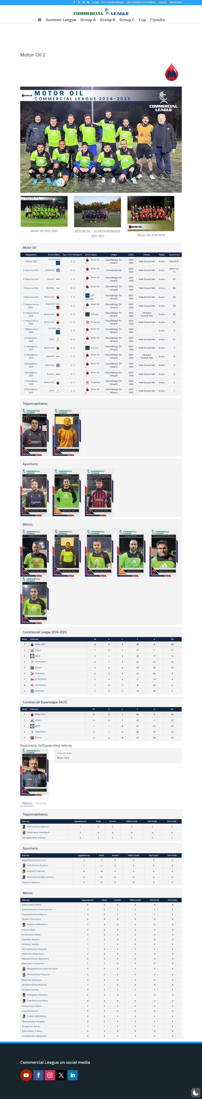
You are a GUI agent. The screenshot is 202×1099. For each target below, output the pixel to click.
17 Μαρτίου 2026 (31, 279)
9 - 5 (72, 261)
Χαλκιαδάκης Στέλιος (32, 1031)
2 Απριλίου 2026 (31, 270)
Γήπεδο (147, 255)
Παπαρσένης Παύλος (32, 1006)
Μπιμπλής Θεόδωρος (32, 980)
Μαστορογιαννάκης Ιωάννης (40, 877)
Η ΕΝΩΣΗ (162, 3)
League (114, 255)
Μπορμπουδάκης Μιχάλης (34, 985)
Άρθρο (162, 255)
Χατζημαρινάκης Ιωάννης (33, 838)
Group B (107, 20)
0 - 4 (72, 288)
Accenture (40, 673)
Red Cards (152, 821)
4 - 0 (72, 330)
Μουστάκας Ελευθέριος (38, 832)
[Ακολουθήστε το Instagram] (50, 1075)
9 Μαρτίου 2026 (31, 288)
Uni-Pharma (40, 685)
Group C (126, 20)
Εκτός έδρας (91, 255)
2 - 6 (72, 314)
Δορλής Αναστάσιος (31, 919)
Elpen (37, 656)
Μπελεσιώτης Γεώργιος (38, 974)
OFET (52, 339)
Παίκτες (27, 803)
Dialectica (50, 270)
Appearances (80, 821)
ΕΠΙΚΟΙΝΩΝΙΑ (176, 3)
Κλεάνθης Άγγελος (31, 939)
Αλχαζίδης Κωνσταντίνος (34, 860)
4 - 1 (72, 374)
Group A (88, 20)
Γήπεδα (157, 20)
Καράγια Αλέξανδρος (37, 924)
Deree (38, 650)
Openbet (50, 288)
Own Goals (172, 821)
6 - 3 (72, 365)
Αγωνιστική (174, 255)
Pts (172, 639)
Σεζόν (131, 255)
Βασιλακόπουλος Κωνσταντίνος (37, 909)
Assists (112, 821)
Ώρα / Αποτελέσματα (72, 255)
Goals (98, 821)
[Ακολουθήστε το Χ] (61, 1075)
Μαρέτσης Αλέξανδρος (33, 954)
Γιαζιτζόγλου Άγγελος (37, 865)
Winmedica (40, 662)
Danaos (51, 279)
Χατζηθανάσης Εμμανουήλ (34, 1036)
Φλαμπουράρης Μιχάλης (33, 1021)
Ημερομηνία (31, 255)
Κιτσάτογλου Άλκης (31, 934)
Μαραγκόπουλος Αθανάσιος (35, 959)
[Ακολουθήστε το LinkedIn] (73, 1075)
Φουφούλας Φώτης (31, 1026)
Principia (94, 314)
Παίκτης (25, 821)
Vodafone (95, 322)
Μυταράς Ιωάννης (30, 989)
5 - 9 (72, 297)
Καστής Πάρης (29, 930)
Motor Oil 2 (49, 297)
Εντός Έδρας (54, 255)
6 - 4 (72, 270)
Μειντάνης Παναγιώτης (33, 963)
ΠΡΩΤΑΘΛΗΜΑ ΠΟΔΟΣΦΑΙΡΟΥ (141, 3)
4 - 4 (72, 348)
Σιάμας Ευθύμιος (30, 1011)
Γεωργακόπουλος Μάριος (34, 914)
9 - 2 (72, 306)
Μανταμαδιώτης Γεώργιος (34, 949)
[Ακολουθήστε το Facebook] (38, 1075)
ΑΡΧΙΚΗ (95, 3)
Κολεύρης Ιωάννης (30, 944)
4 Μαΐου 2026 (31, 261)
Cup (142, 20)
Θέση (24, 639)
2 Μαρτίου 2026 (31, 297)
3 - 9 (72, 279)
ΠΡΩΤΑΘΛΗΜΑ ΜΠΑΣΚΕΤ (113, 3)
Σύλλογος (34, 639)
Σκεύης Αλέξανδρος (36, 1016)
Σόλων (38, 667)
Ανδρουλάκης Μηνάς (32, 905)
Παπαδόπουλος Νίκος (37, 1000)
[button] (195, 1092)
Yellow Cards (131, 821)
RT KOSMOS (40, 679)
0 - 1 (72, 382)
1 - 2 (72, 356)
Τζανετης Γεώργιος (31, 882)
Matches (41, 803)
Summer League (61, 20)
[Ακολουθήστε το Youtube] (26, 1075)
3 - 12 (72, 322)
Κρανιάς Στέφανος (36, 871)
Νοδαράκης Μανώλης (37, 995)
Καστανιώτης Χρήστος (38, 826)
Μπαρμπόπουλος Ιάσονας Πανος (42, 968)
